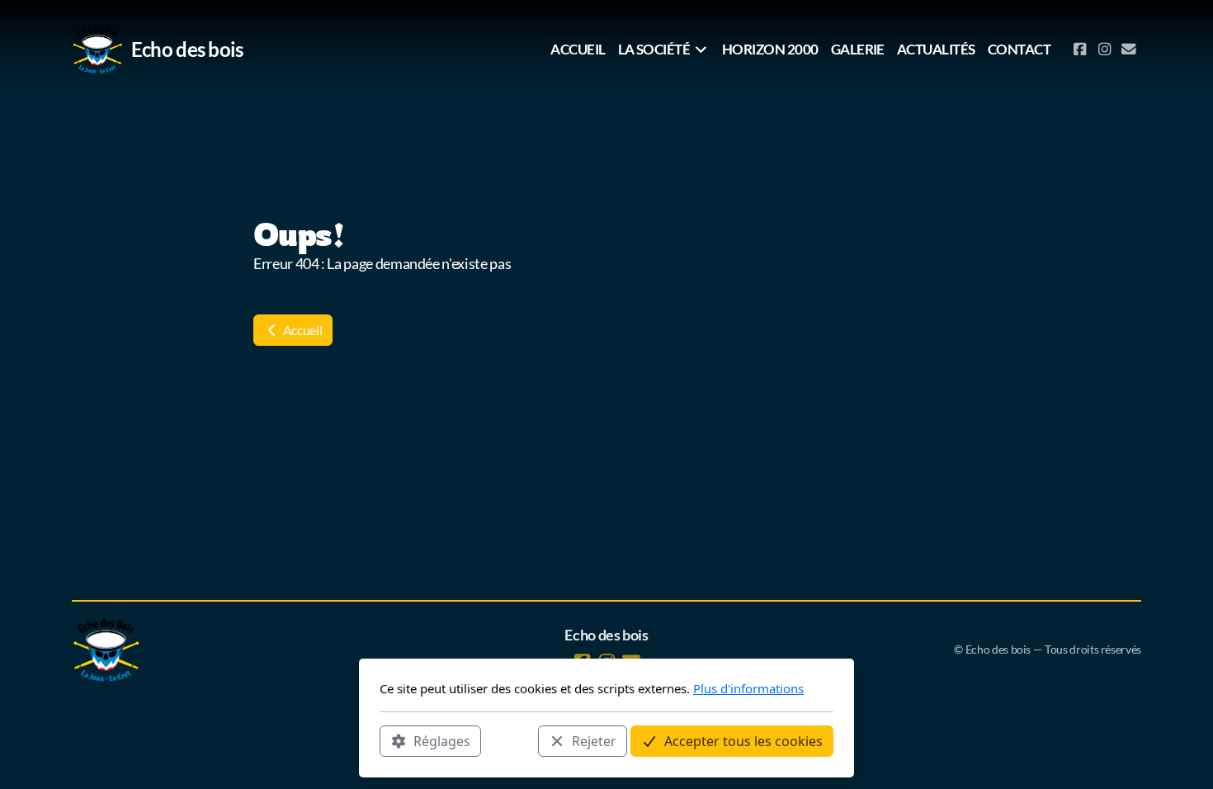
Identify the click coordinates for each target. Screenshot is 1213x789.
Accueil (301, 330)
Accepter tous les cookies (743, 740)
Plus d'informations (748, 688)
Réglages (441, 740)
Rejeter (594, 740)
